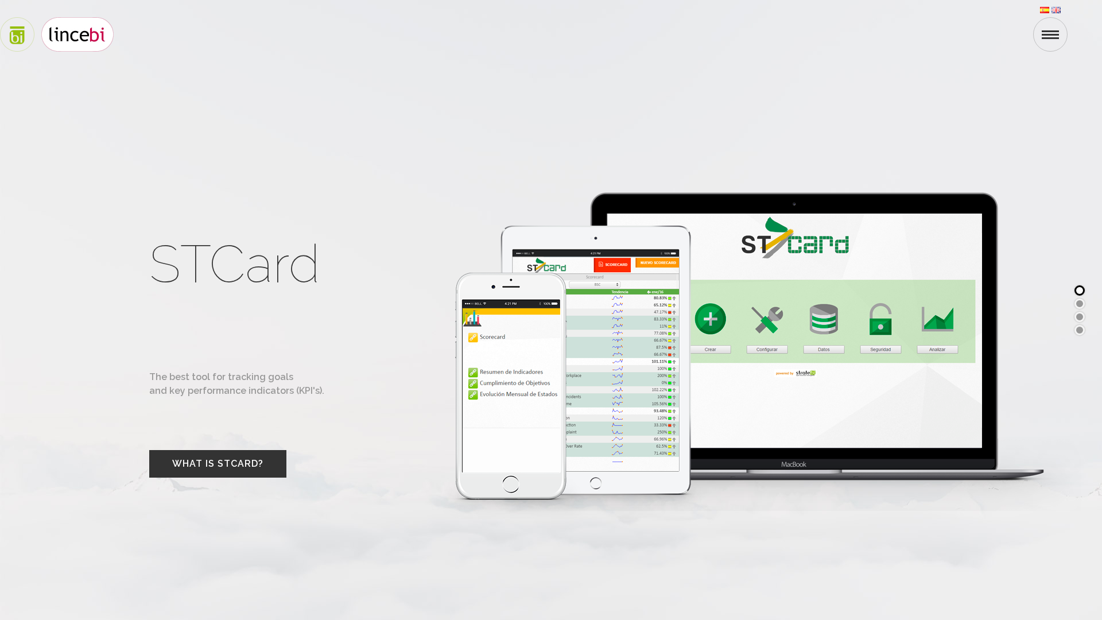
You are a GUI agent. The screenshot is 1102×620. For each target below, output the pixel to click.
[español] (1045, 8)
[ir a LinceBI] (77, 33)
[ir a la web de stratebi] (17, 33)
